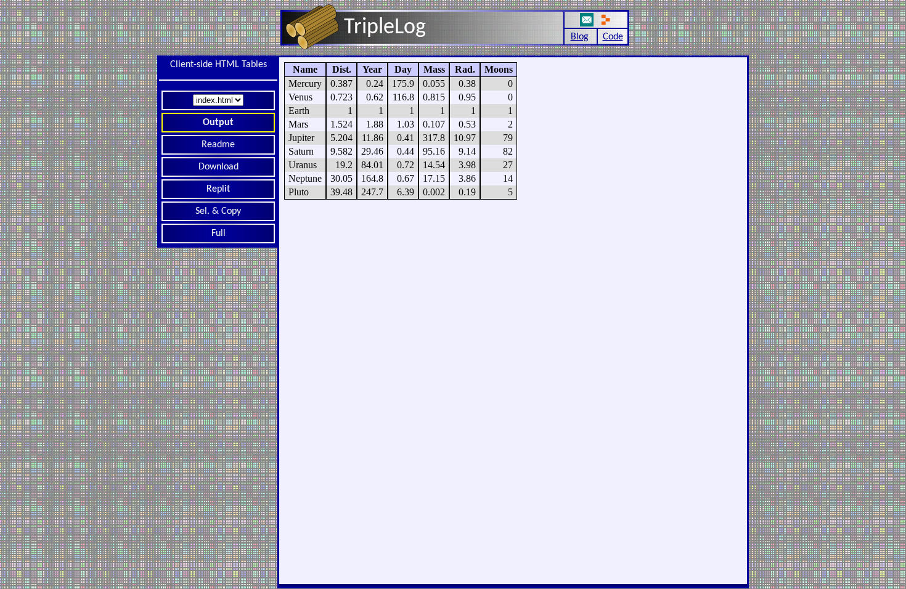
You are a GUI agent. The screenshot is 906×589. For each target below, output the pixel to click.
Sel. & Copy (218, 211)
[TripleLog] (354, 52)
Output (218, 123)
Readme (218, 145)
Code (613, 37)
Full (218, 233)
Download (218, 167)
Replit (218, 189)
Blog (580, 37)
